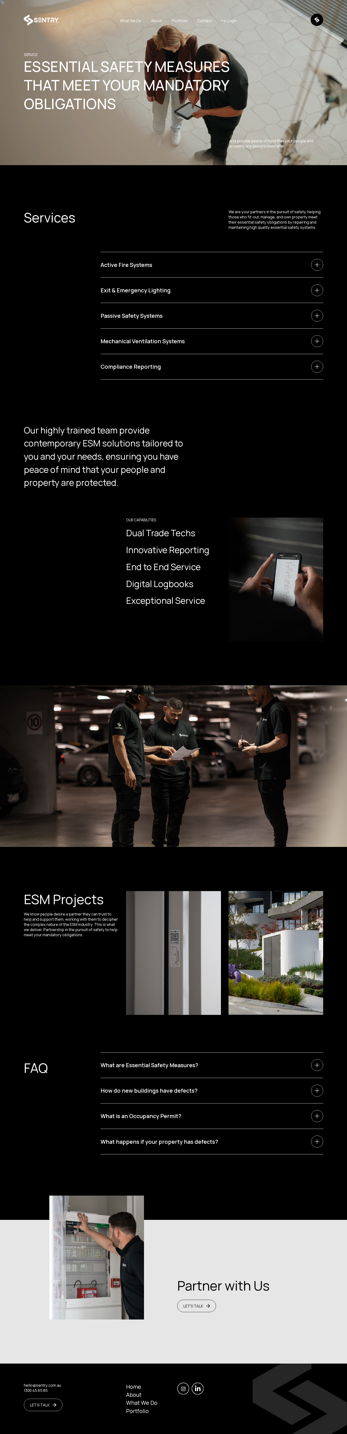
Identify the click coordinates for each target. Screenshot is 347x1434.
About (156, 20)
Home (133, 1386)
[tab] (212, 264)
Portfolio (179, 20)
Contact (204, 20)
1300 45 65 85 (36, 1390)
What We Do (130, 20)
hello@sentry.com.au (42, 1385)
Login (232, 20)
